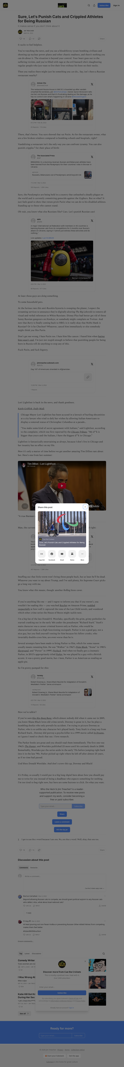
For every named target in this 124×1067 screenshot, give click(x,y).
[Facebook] (52, 554)
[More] (82, 554)
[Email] (62, 554)
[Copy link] (42, 554)
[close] (85, 507)
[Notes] (72, 554)
